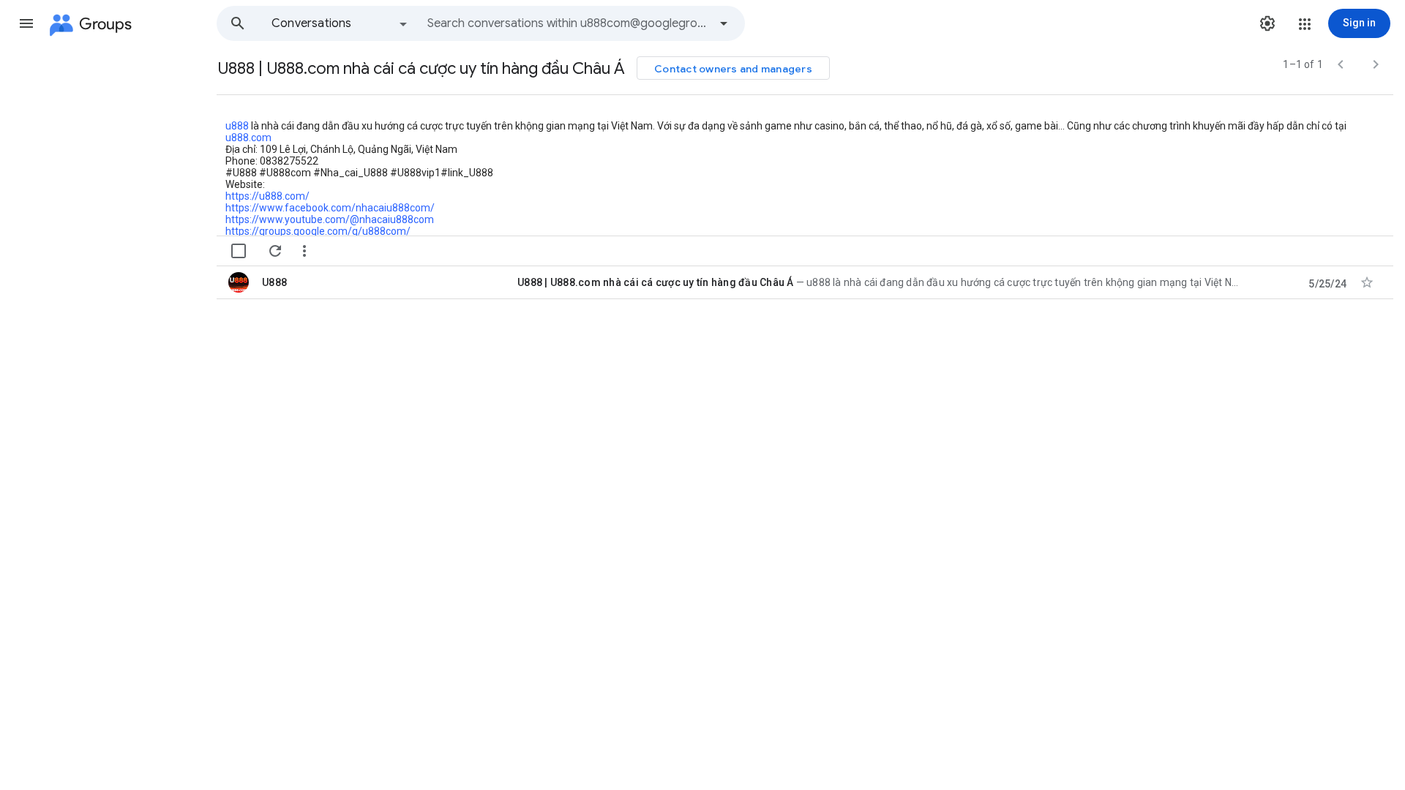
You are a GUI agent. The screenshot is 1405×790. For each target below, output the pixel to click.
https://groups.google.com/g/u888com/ (318, 231)
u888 (237, 126)
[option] (340, 23)
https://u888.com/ (267, 196)
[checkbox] (238, 251)
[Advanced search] (723, 23)
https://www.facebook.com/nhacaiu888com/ (330, 208)
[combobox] (568, 23)
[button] (26, 23)
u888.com (248, 137)
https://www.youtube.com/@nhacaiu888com (329, 219)
